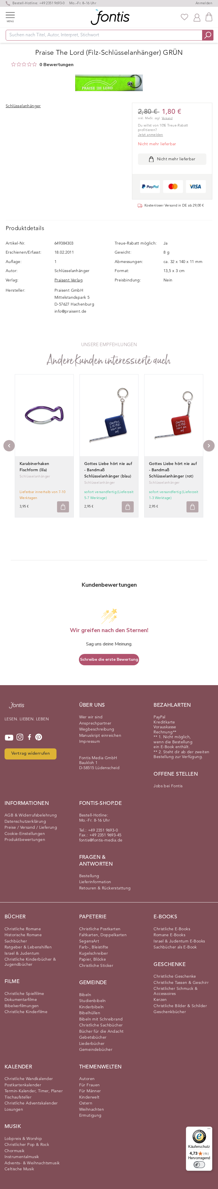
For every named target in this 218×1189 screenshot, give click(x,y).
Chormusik (15, 1151)
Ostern (85, 1103)
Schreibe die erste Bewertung (109, 659)
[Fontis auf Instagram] (20, 737)
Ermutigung (90, 1116)
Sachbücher (16, 941)
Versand (167, 118)
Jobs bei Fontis (168, 786)
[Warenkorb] (209, 17)
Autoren (87, 1079)
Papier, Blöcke (92, 959)
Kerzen (160, 1000)
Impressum (89, 742)
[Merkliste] (184, 17)
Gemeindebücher (96, 1050)
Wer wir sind (91, 717)
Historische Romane (23, 935)
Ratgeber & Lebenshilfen (28, 947)
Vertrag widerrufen (30, 754)
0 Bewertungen (56, 65)
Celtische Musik (19, 1169)
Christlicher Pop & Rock (27, 1145)
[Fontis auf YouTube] (9, 737)
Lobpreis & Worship (23, 1139)
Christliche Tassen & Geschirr (181, 983)
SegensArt (89, 941)
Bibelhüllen (89, 1013)
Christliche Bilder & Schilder (180, 1006)
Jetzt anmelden (150, 135)
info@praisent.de (70, 311)
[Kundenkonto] (197, 17)
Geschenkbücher (170, 1012)
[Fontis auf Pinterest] (38, 737)
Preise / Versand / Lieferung (31, 828)
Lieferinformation (95, 882)
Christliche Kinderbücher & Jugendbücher (30, 962)
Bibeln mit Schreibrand (101, 1019)
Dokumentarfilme (21, 1000)
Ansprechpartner (95, 723)
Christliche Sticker (96, 966)
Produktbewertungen (25, 840)
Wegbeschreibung (96, 729)
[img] (13, 64)
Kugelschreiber (93, 954)
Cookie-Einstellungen (25, 834)
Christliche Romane (23, 929)
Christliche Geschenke (175, 976)
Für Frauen (89, 1085)
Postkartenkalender (23, 1085)
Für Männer (90, 1091)
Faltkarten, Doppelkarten (103, 935)
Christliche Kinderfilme (26, 1012)
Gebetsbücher (93, 1037)
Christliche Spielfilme (24, 994)
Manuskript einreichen (100, 736)
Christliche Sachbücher (101, 1025)
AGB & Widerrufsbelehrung (31, 815)
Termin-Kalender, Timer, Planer (34, 1091)
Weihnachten (91, 1110)
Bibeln (85, 995)
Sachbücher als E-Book (175, 947)
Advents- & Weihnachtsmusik (32, 1163)
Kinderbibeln (91, 1007)
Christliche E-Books (172, 929)
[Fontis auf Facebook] (29, 737)
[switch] (199, 1164)
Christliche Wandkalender (29, 1079)
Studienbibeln (92, 1001)
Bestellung (89, 876)
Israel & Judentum (22, 954)
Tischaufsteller (18, 1097)
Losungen (14, 1110)
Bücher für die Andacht (101, 1032)
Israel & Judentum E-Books (179, 941)
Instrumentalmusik (22, 1157)
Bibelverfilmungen (22, 1006)
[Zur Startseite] (17, 708)
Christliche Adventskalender (31, 1103)
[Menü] (209, 1130)
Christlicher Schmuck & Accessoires (176, 991)
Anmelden (204, 3)
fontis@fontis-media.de (101, 840)
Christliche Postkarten (100, 929)
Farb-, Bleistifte (93, 947)
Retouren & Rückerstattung (105, 888)
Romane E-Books (169, 935)
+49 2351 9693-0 (52, 3)
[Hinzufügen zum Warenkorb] (63, 506)
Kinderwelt (89, 1097)
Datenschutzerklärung (25, 822)
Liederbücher (92, 1044)
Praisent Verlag (68, 280)
